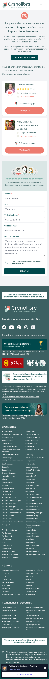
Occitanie (5, 591)
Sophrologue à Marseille (34, 607)
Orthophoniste (7, 491)
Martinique (6, 585)
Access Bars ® (7, 431)
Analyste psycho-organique (12, 434)
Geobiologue (6, 470)
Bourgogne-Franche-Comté (35, 570)
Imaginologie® (31, 476)
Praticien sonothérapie (10, 530)
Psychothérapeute (32, 536)
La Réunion (30, 582)
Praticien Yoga (7, 525)
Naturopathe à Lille (32, 621)
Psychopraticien (7, 536)
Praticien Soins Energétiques (12, 522)
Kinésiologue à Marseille (10, 628)
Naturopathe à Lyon (9, 610)
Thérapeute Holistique (10, 554)
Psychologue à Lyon (33, 624)
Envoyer (24, 271)
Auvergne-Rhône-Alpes (10, 570)
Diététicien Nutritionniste (35, 458)
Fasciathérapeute (32, 467)
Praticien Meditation (33, 510)
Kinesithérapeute (8, 482)
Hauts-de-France (8, 582)
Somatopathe (7, 545)
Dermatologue (7, 458)
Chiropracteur (7, 444)
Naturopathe (30, 488)
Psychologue (6, 533)
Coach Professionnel (9, 447)
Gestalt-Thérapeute (33, 470)
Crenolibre (7, 319)
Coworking (29, 455)
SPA (3, 542)
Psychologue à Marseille (10, 621)
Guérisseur (29, 473)
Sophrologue (6, 548)
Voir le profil (24, 110)
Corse (4, 576)
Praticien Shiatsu (32, 519)
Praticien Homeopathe (34, 504)
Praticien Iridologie (9, 507)
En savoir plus (14, 670)
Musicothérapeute (32, 485)
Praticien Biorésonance (34, 497)
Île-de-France (30, 595)
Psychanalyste (31, 530)
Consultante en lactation (10, 455)
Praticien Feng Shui (9, 504)
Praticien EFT (30, 500)
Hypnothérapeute (8, 476)
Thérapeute (30, 548)
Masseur (5, 485)
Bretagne (5, 573)
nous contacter (12, 662)
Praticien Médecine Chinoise (12, 513)
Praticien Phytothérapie (34, 513)
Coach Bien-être (31, 444)
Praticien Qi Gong (32, 516)
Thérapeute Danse (8, 551)
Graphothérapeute (9, 473)
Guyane (28, 579)
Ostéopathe (6, 494)
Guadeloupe (6, 579)
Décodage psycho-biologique (12, 461)
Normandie (6, 588)
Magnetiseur (30, 482)
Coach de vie (30, 447)
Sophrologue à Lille (9, 615)
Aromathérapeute (32, 434)
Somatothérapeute (32, 545)
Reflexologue (7, 539)
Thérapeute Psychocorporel (35, 554)
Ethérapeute (30, 464)
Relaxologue (30, 539)
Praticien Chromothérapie (11, 500)
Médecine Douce (8, 488)
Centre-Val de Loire (32, 573)
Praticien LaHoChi (32, 507)
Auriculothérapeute (33, 437)
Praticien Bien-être (9, 497)
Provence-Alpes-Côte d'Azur (12, 595)
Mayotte (29, 585)
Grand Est (29, 576)
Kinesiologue (30, 479)
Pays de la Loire (31, 591)
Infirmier (5, 479)
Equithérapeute (7, 464)
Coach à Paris (7, 624)
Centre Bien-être (32, 440)
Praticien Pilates (8, 516)
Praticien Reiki (7, 519)
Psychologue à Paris (9, 607)
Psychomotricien (31, 533)
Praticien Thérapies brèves (35, 522)
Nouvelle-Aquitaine (32, 588)
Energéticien (30, 461)
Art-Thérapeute (7, 437)
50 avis (33, 89)
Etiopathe (5, 467)
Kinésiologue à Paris (9, 618)
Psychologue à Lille (32, 615)
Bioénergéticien (7, 440)
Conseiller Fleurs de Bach (34, 450)
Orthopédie (30, 491)
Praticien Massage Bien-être (12, 510)
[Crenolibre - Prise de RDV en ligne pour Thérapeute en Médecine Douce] (16, 5)
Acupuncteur (30, 431)
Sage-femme (30, 542)
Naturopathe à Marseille (34, 618)
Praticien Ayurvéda (32, 494)
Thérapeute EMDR (32, 551)
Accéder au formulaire (24, 57)
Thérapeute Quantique (10, 557)
